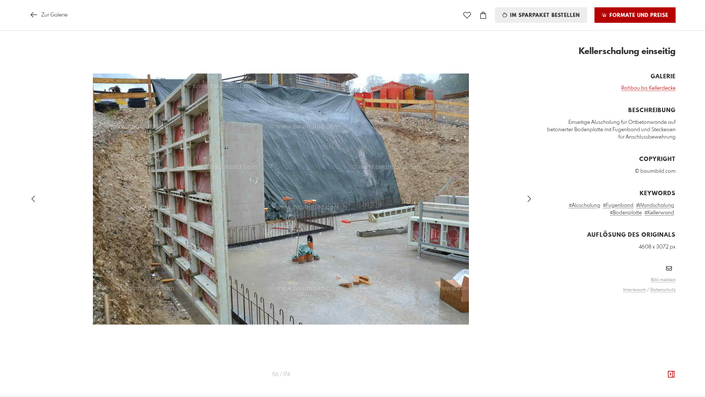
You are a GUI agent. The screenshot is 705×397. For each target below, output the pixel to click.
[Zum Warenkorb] (483, 15)
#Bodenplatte (626, 212)
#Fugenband (618, 205)
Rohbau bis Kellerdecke (648, 88)
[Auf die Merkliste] (467, 15)
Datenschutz (663, 290)
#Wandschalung (655, 205)
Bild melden (663, 280)
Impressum (634, 290)
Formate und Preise (638, 15)
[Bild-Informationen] (671, 374)
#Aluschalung (584, 205)
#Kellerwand (659, 212)
